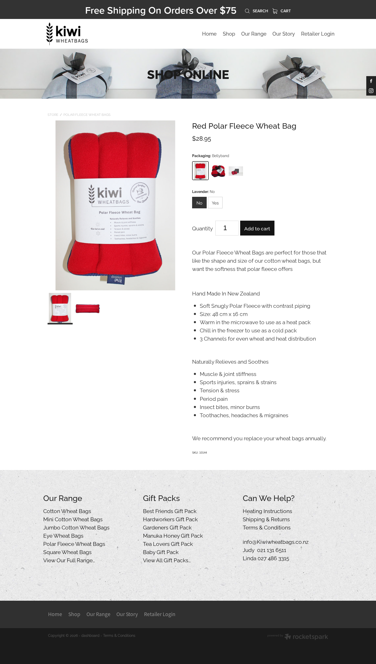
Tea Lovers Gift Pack (168, 543)
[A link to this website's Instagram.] (371, 91)
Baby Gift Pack (161, 551)
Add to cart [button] (257, 228)
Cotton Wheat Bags (67, 510)
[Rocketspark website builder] (297, 637)
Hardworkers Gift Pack (170, 519)
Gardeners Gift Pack (167, 527)
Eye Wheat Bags (63, 535)
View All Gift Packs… (167, 560)
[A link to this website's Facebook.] (371, 81)
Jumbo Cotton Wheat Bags (76, 527)
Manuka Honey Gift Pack (173, 535)
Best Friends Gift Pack (169, 510)
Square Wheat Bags (67, 551)
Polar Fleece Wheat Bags (86, 114)
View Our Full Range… (69, 560)
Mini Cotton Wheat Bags (73, 519)
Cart (285, 11)
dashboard (90, 635)
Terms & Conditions (267, 527)
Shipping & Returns (266, 519)
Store (53, 114)
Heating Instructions (267, 510)
